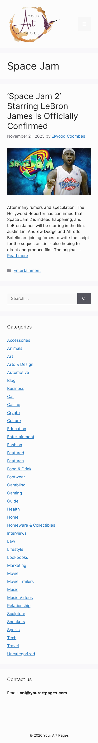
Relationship (18, 605)
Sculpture (16, 613)
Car (10, 396)
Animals (14, 348)
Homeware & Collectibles (31, 525)
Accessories (18, 340)
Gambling (16, 485)
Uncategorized (21, 653)
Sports (13, 629)
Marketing (16, 565)
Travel (13, 645)
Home (13, 517)
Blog (11, 380)
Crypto (13, 412)
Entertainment (27, 270)
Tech (11, 637)
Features (15, 461)
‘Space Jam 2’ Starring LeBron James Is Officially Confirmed (42, 111)
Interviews (17, 533)
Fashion (14, 444)
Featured (15, 452)
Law (11, 541)
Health (13, 509)
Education (16, 428)
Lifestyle (15, 549)
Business (15, 388)
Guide (13, 501)
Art (10, 356)
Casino (13, 404)
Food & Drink (19, 469)
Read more (17, 255)
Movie (13, 573)
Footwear (16, 477)
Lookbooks (17, 557)
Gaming (14, 493)
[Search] (84, 298)
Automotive (18, 372)
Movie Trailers (20, 581)
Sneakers (16, 621)
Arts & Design (20, 364)
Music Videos (20, 597)
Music (12, 589)
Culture (14, 420)
